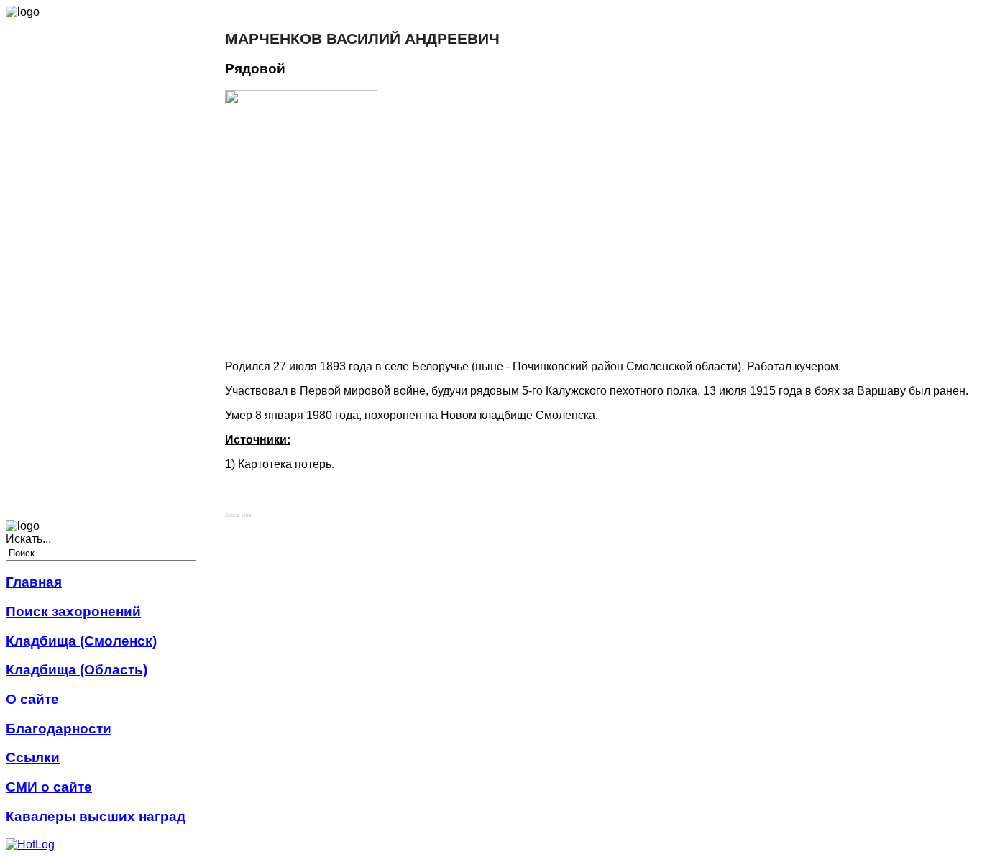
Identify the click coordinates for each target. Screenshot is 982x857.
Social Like (238, 515)
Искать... (28, 539)
